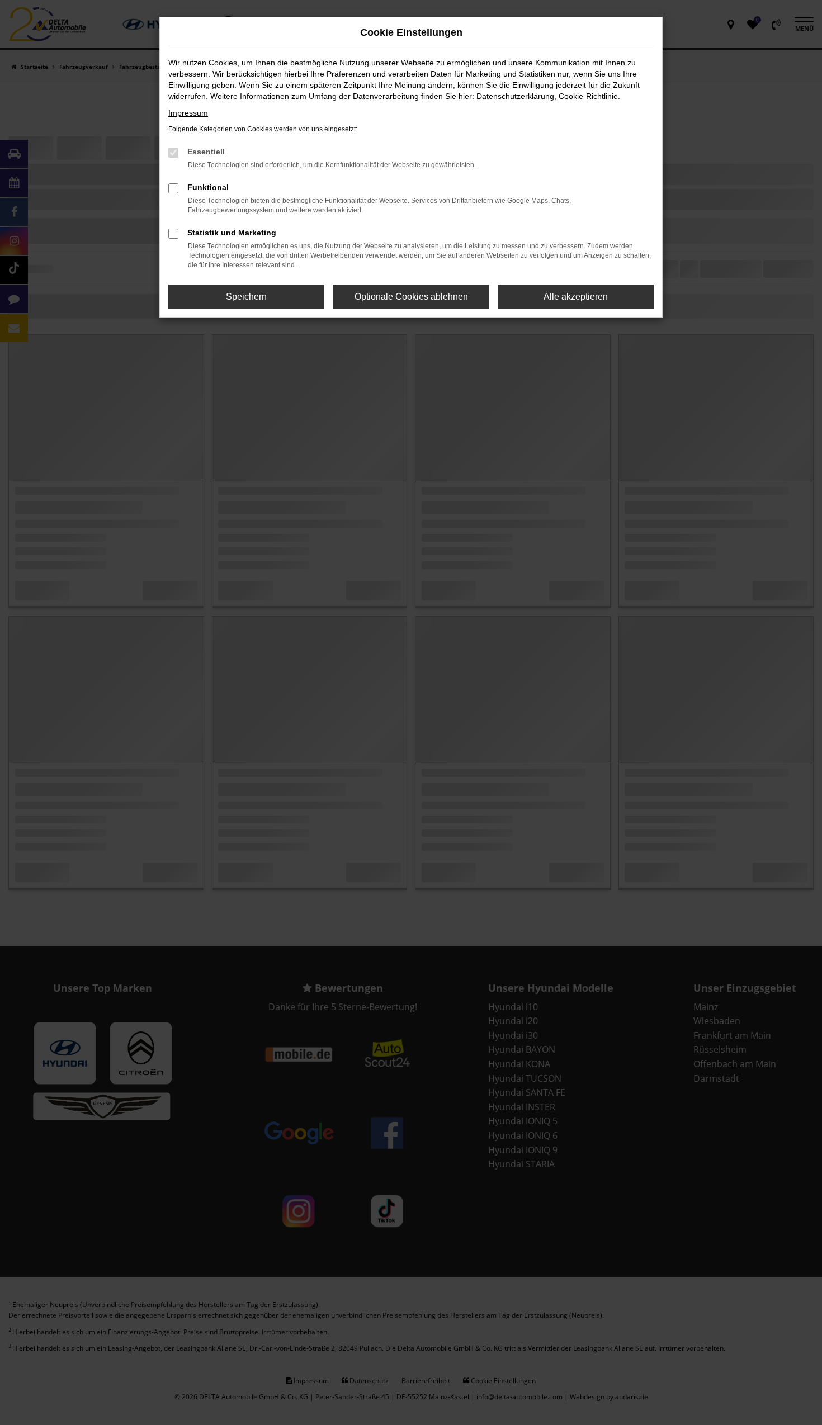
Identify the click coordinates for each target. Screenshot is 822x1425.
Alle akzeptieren (576, 296)
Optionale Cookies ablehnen (411, 296)
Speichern (246, 296)
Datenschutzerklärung (515, 96)
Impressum (188, 112)
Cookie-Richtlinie (588, 96)
